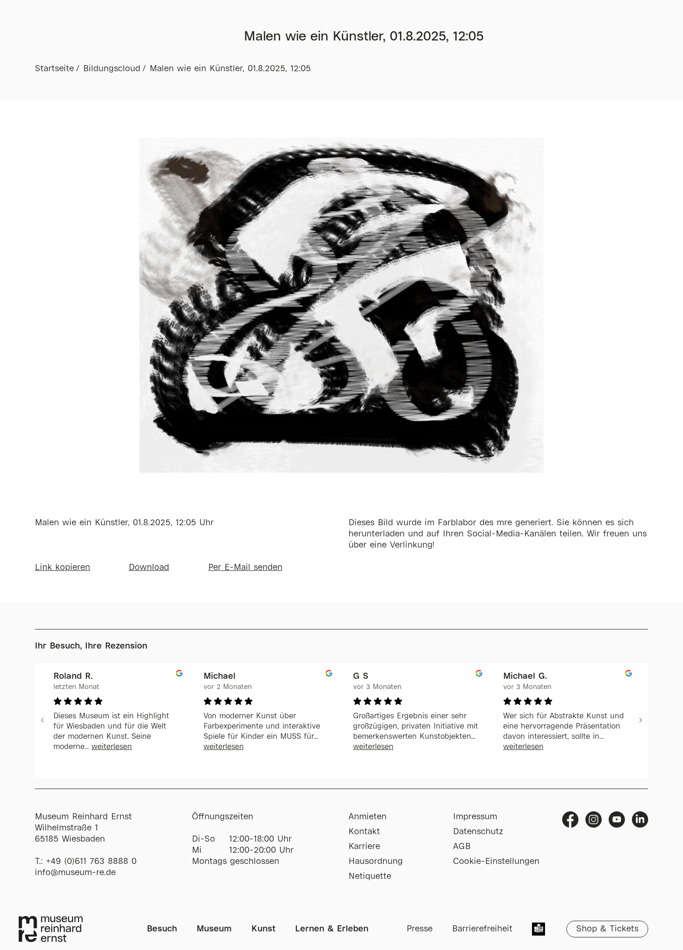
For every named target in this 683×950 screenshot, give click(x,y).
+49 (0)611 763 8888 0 (91, 861)
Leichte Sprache (538, 930)
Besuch (162, 929)
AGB (462, 846)
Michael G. (525, 676)
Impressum (475, 817)
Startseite (54, 69)
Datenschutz (478, 832)
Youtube (617, 819)
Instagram (593, 819)
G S (360, 676)
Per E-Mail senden (245, 567)
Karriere (364, 846)
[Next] (640, 720)
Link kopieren (62, 567)
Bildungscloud (111, 69)
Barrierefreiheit (482, 929)
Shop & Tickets (607, 929)
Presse (420, 929)
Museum (214, 929)
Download (149, 567)
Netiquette (369, 876)
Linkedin (640, 819)
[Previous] (42, 720)
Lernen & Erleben (331, 929)
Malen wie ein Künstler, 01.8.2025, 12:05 (230, 69)
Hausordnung (375, 861)
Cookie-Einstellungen (496, 861)
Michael (220, 676)
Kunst (263, 929)
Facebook (570, 819)
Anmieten (367, 817)
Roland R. (72, 676)
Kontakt (364, 832)
